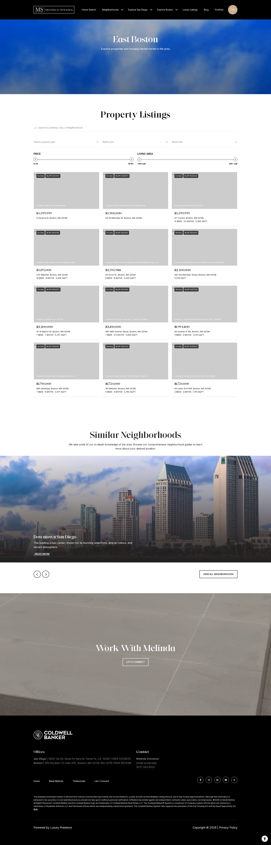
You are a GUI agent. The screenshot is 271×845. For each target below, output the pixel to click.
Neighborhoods (110, 9)
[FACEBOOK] (200, 780)
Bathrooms (108, 142)
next (45, 574)
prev (37, 574)
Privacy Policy (228, 827)
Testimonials (79, 781)
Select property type (44, 142)
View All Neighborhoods (218, 574)
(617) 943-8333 (145, 767)
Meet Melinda (56, 781)
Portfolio (219, 9)
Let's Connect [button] (135, 662)
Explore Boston (165, 9)
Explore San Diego (138, 9)
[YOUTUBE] (226, 780)
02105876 (125, 758)
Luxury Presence (61, 827)
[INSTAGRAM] (209, 780)
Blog (206, 9)
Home (37, 781)
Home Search (89, 9)
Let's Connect (102, 781)
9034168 (126, 763)
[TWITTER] (234, 780)
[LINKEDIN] (217, 780)
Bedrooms (177, 142)
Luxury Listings (190, 9)
